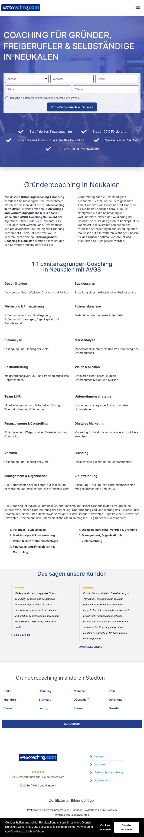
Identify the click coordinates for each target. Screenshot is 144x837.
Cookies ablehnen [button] (105, 827)
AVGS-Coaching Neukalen (38, 217)
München (80, 691)
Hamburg (45, 691)
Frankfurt (10, 699)
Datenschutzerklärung (38, 97)
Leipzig (43, 708)
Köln (112, 691)
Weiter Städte (72, 723)
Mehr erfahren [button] (35, 831)
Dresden (114, 708)
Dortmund (116, 699)
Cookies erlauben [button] (126, 827)
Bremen (79, 708)
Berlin (7, 691)
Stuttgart (45, 699)
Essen (8, 708)
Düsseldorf (81, 699)
